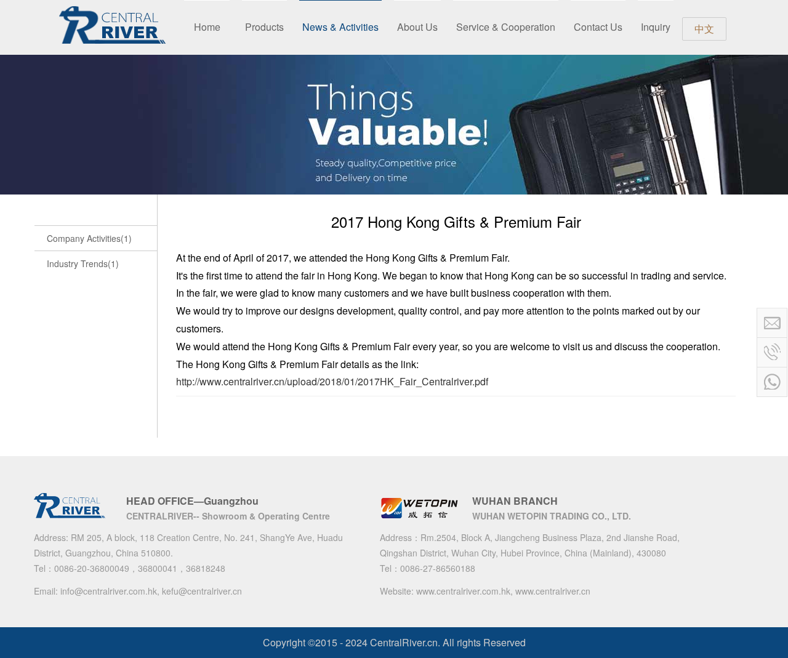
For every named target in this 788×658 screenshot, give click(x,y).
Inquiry (655, 27)
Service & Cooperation (505, 27)
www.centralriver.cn (552, 591)
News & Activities (340, 27)
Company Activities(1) (89, 238)
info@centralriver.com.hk (108, 591)
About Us (417, 27)
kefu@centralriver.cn (202, 591)
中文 (704, 29)
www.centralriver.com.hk (463, 591)
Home (207, 27)
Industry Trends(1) (83, 263)
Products (264, 27)
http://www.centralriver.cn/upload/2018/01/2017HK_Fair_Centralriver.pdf (332, 381)
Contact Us (598, 27)
